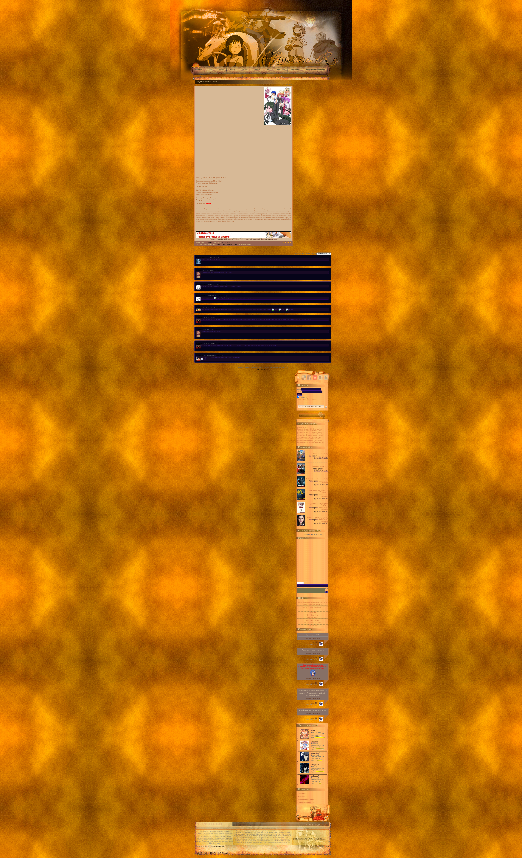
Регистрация (260, 369)
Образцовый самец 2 (319, 467)
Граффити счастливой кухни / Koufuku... (310, 435)
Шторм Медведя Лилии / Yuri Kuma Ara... (310, 434)
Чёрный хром (301, 427)
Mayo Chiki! (221, 244)
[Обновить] (327, 582)
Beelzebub (295, 69)
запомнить (303, 397)
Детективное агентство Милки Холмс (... (310, 432)
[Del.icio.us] (304, 377)
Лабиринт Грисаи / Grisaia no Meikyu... (310, 429)
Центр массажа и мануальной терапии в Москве (309, 840)
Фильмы (325, 469)
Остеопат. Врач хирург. (311, 835)
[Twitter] (326, 377)
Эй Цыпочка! (232, 244)
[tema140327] (305, 761)
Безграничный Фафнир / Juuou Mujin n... (310, 440)
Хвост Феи (281, 69)
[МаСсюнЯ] (305, 784)
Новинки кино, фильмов (323, 482)
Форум (232, 69)
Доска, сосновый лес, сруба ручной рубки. (307, 838)
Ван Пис (257, 69)
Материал (223, 257)
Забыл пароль (302, 399)
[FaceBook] (309, 377)
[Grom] (305, 738)
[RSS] (298, 377)
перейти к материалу (313, 638)
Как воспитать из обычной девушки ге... (310, 442)
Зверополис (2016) (320, 454)
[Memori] (315, 377)
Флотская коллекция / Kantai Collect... (309, 439)
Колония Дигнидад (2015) (317, 518)
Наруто (244, 69)
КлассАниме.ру (218, 846)
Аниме (221, 69)
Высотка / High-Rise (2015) (317, 479)
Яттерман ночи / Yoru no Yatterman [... (310, 437)
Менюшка (198, 69)
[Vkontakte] (320, 377)
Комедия (208, 242)
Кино (210, 69)
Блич (268, 69)
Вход (267, 369)
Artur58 (314, 643)
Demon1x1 (226, 242)
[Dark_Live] (305, 772)
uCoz (328, 846)
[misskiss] (305, 750)
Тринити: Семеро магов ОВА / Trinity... (310, 430)
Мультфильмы (323, 456)
